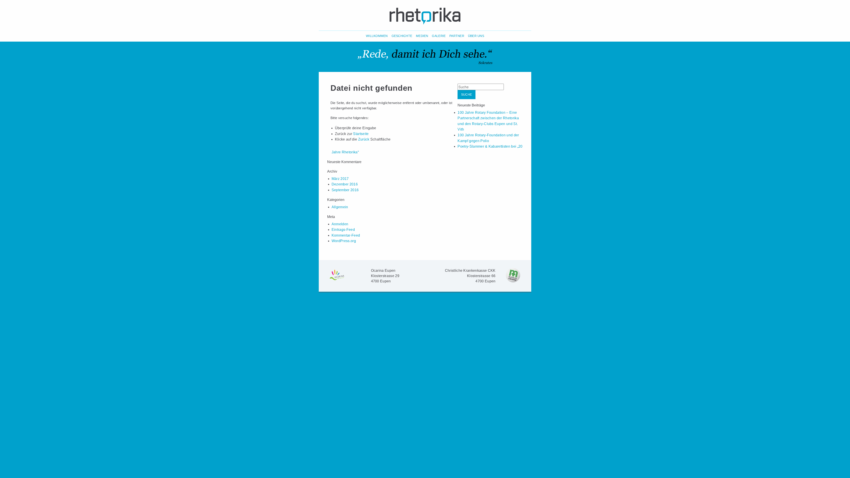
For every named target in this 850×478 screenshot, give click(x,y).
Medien (422, 36)
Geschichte (402, 36)
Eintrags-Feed (343, 229)
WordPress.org (344, 241)
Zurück (363, 139)
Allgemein (340, 207)
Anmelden (340, 224)
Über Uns (476, 36)
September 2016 (345, 190)
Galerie (439, 36)
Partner (456, 36)
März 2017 (340, 179)
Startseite (361, 134)
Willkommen (377, 36)
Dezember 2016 (345, 184)
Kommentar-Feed (346, 235)
